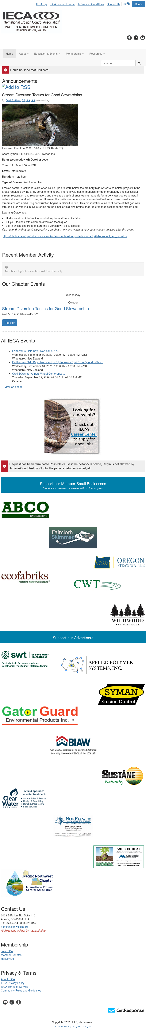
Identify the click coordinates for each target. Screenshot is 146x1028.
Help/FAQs (7, 958)
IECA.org (41, 4)
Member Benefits (11, 955)
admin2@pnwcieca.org (15, 927)
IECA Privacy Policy (12, 983)
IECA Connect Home (62, 4)
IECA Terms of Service (14, 986)
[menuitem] (42, 3)
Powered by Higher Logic (73, 1026)
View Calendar (13, 387)
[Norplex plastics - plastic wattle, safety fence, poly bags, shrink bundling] (73, 826)
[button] (23, 53)
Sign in (138, 4)
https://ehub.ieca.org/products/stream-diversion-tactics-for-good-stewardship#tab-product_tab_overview (65, 236)
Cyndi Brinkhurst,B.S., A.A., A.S (20, 100)
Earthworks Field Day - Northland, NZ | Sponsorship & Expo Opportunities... (57, 362)
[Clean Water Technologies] (73, 585)
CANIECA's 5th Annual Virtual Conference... (38, 373)
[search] (139, 63)
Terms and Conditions (91, 4)
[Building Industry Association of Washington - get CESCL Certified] (73, 745)
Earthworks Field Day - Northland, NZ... (36, 351)
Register (10, 323)
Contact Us (113, 4)
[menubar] (79, 3)
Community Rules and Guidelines (21, 990)
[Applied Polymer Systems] (73, 665)
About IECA (8, 979)
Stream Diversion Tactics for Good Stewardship (45, 308)
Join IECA (7, 951)
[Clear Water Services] (73, 798)
